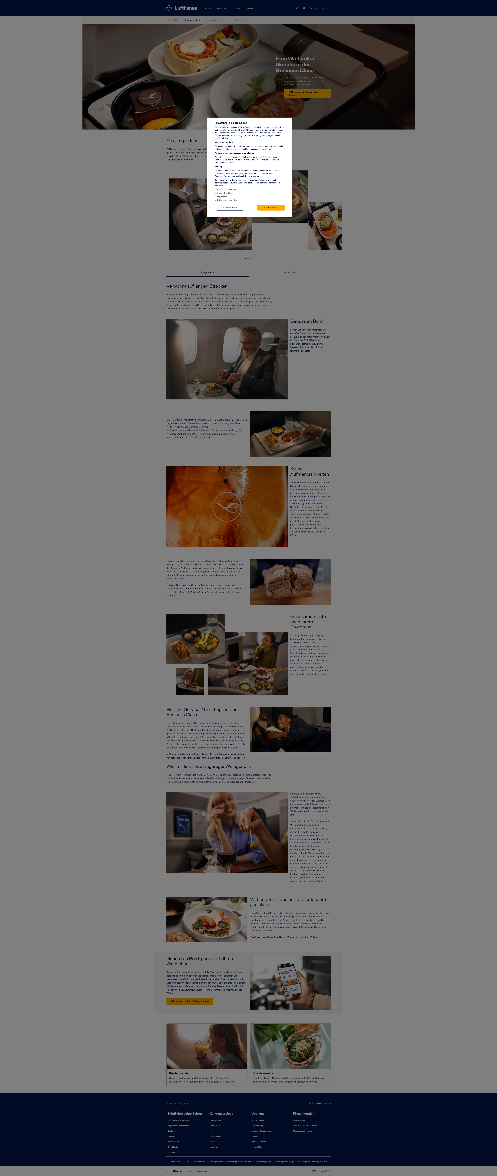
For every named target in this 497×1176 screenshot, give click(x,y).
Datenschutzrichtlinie (226, 190)
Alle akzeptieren (271, 207)
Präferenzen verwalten (227, 200)
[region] (249, 167)
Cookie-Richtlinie (224, 193)
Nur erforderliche (230, 207)
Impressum (222, 197)
